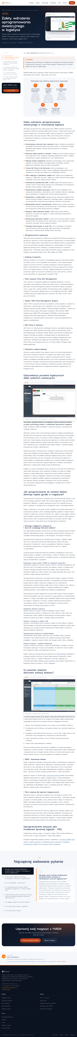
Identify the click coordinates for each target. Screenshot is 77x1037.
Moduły (32, 2)
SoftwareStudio (61, 654)
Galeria (38, 2)
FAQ (59, 2)
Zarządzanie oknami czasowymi (48, 1003)
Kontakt (65, 2)
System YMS (43, 1000)
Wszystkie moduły (6, 998)
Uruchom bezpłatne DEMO (30, 940)
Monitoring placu (6, 1006)
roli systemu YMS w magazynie (50, 844)
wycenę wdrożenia (49, 661)
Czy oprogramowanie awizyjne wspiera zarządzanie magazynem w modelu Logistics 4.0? (17, 888)
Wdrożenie (53, 2)
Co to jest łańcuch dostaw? (12, 910)
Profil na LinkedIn (62, 961)
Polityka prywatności (64, 1034)
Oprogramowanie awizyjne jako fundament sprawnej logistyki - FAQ (10, 78)
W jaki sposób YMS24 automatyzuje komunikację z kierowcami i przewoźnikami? (16, 877)
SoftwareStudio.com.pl (7, 1017)
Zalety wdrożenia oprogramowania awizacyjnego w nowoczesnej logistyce (11, 57)
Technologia (45, 2)
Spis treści (55, 1034)
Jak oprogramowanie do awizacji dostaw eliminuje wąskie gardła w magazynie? (11, 68)
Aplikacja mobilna (6, 1009)
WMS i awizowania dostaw (50, 775)
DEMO (72, 2)
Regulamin (72, 1034)
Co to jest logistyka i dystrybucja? (14, 883)
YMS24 (3, 10)
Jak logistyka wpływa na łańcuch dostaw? (16, 902)
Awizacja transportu (7, 1000)
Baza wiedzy (8, 10)
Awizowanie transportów (46, 1009)
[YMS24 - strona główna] (7, 2)
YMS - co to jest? (44, 998)
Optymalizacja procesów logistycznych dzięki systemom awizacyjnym (10, 63)
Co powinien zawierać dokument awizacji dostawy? (10, 73)
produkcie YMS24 (65, 839)
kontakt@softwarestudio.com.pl (9, 987)
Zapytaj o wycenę (6, 1025)
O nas (3, 1022)
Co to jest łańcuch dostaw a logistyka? (15, 906)
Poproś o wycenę (49, 940)
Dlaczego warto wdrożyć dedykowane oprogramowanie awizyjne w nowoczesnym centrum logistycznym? (16, 871)
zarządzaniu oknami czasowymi (52, 842)
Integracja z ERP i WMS (46, 1006)
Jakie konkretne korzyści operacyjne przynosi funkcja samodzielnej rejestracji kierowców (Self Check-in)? (17, 896)
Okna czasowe (5, 1003)
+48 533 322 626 (6, 989)
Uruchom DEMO (11, 90)
